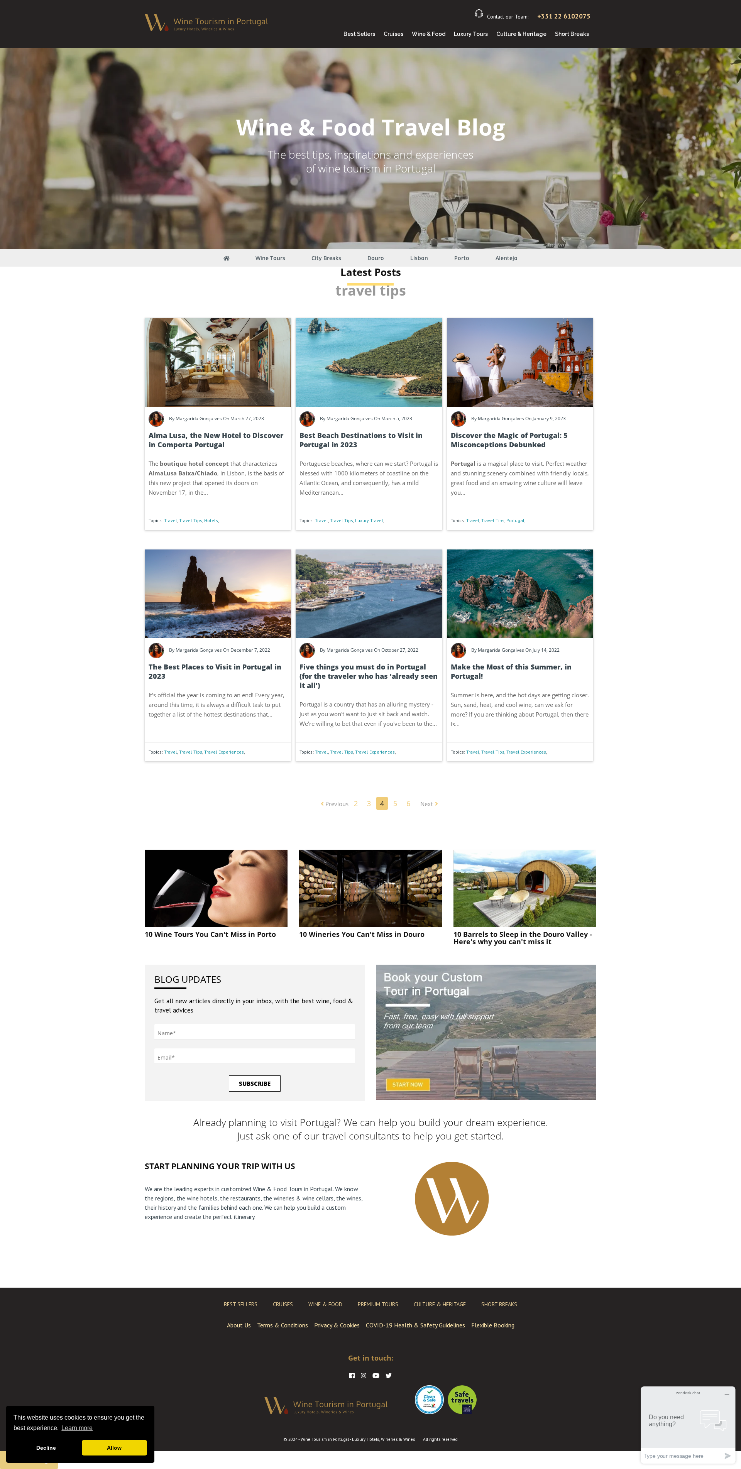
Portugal (515, 520)
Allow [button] (114, 1448)
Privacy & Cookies (337, 1325)
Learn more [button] (77, 1428)
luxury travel (369, 520)
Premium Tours (378, 1304)
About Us (239, 1325)
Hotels (211, 520)
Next (426, 804)
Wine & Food (428, 34)
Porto (461, 258)
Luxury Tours (471, 34)
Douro (375, 258)
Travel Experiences (224, 752)
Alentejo (507, 258)
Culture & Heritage (521, 34)
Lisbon (419, 258)
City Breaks (326, 258)
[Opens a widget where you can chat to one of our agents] (688, 1424)
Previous (336, 804)
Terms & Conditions (282, 1325)
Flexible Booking (492, 1325)
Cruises (393, 34)
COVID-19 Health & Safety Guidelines (415, 1325)
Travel (170, 520)
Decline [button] (46, 1448)
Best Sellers (359, 34)
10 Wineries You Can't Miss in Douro (362, 934)
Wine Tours (270, 258)
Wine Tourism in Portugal (325, 1439)
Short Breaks (572, 34)
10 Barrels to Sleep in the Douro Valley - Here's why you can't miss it (522, 938)
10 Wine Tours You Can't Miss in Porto (210, 934)
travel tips (190, 520)
